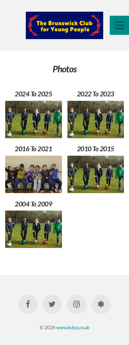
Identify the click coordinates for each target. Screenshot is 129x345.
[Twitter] (52, 304)
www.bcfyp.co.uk (72, 327)
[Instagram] (76, 304)
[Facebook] (27, 304)
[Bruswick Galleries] (101, 304)
